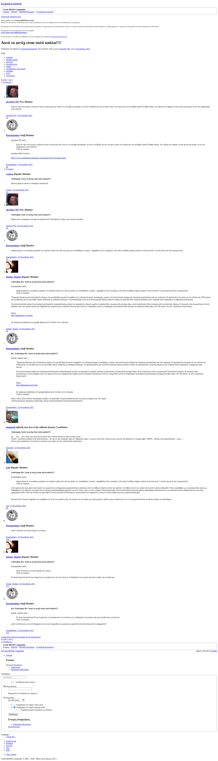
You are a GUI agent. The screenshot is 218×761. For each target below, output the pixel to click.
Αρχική (9, 746)
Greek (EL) (10, 737)
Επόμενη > (8, 82)
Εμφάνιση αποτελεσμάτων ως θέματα (36, 710)
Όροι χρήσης (11, 754)
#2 (7, 167)
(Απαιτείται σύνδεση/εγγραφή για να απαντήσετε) (21, 637)
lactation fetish (12, 60)
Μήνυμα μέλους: (10, 686)
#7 (7, 410)
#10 (7, 539)
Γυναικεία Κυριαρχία (28, 49)
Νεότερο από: (8, 698)
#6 (7, 331)
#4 (7, 228)
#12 (7, 633)
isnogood (10, 427)
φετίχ (8, 73)
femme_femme (13, 277)
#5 (7, 259)
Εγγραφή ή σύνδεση (11, 3)
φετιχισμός (10, 76)
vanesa (9, 174)
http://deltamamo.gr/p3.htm (22, 315)
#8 (7, 450)
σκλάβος (9, 71)
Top (7, 748)
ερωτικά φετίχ (11, 64)
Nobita (214, 651)
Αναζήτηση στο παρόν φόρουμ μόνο (30, 707)
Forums (9, 655)
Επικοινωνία (11, 741)
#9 (7, 508)
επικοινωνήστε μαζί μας (59, 37)
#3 (7, 192)
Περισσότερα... (14, 727)
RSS (8, 750)
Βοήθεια (9, 743)
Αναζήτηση (15, 667)
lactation (9, 57)
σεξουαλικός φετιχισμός (15, 69)
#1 (7, 118)
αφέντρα (9, 62)
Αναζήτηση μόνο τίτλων (25, 682)
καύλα (8, 66)
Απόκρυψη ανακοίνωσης (11, 17)
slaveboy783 (65, 49)
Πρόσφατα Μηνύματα (20, 669)
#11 (7, 586)
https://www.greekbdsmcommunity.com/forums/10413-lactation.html (38, 158)
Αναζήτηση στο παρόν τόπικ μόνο (29, 705)
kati (8, 467)
